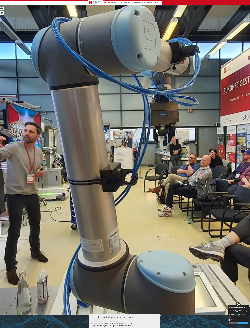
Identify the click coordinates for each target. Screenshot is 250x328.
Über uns (156, 2)
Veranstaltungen (116, 2)
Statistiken (233, 319)
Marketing (233, 320)
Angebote (127, 2)
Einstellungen (233, 317)
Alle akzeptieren (243, 323)
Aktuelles (107, 2)
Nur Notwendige (233, 323)
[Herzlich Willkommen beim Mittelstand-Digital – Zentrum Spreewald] (95, 2)
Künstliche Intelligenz (138, 2)
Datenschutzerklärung (236, 315)
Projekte (149, 2)
